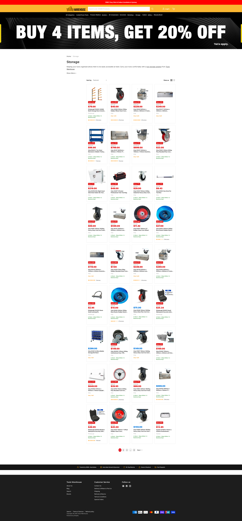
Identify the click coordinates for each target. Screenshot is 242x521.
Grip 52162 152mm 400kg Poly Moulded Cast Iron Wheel (118, 390)
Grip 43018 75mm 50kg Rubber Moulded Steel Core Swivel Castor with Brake (119, 271)
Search (69, 491)
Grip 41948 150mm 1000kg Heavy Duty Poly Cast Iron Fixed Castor (141, 312)
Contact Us (97, 486)
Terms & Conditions (100, 497)
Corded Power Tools (82, 15)
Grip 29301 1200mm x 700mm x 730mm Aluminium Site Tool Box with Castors (142, 151)
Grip (112, 113)
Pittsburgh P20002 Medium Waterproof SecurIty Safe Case (96, 431)
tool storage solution (154, 67)
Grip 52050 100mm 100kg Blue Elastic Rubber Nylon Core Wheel (118, 312)
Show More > (71, 73)
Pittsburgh (91, 113)
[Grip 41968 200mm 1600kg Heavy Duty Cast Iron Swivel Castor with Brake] (142, 415)
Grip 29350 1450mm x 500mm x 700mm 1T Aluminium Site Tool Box (163, 390)
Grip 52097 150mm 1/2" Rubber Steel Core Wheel (141, 229)
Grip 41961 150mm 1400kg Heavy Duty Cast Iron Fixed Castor (96, 230)
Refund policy (90, 511)
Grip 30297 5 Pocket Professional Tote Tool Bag (119, 191)
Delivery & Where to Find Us (103, 488)
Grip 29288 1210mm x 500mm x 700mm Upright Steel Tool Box (96, 390)
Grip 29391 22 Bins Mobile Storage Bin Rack (96, 351)
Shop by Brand (158, 15)
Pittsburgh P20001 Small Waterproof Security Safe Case (164, 312)
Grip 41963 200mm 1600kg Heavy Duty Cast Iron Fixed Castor (141, 390)
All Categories (70, 15)
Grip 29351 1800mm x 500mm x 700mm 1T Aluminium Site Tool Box (118, 151)
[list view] (174, 80)
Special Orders (99, 499)
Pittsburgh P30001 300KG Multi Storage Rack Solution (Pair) (96, 110)
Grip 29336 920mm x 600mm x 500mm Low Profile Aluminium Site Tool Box (141, 272)
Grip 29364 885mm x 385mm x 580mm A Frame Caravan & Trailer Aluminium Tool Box (142, 111)
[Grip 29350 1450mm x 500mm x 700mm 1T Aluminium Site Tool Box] (165, 374)
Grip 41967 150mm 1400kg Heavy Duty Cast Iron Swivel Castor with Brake (142, 352)
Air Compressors (114, 15)
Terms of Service (78, 511)
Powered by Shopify (73, 515)
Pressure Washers (95, 15)
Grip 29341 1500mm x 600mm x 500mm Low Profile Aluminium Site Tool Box (119, 231)
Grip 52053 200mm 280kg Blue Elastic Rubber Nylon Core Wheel (164, 230)
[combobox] (119, 9)
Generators (123, 15)
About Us (69, 486)
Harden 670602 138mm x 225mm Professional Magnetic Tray (164, 431)
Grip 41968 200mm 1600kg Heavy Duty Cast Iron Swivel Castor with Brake (142, 431)
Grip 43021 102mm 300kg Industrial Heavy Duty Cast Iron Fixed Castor (141, 192)
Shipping (97, 491)
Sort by (89, 80)
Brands (69, 494)
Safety (150, 15)
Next (139, 450)
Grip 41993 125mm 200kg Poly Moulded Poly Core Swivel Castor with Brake (164, 151)
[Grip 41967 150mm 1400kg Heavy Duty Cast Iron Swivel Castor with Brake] (142, 336)
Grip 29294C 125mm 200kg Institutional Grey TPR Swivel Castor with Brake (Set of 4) (119, 354)
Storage (138, 15)
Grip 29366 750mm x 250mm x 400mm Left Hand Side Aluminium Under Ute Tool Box (164, 354)
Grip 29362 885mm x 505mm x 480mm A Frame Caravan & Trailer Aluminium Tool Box (165, 272)
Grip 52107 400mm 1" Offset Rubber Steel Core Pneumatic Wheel (119, 431)
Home (69, 56)
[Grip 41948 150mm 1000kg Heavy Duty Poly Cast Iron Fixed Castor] (142, 295)
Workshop (130, 15)
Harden (158, 433)
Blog (68, 488)
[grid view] (171, 80)
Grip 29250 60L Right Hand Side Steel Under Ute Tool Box (96, 192)
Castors (144, 15)
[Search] (152, 9)
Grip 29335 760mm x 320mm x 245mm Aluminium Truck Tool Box (97, 271)
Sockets (104, 15)
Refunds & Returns (100, 494)
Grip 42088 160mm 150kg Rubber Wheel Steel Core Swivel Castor (119, 110)
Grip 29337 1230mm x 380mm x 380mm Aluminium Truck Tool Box (164, 110)
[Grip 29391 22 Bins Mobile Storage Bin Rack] (97, 336)
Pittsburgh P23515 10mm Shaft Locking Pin (95, 311)
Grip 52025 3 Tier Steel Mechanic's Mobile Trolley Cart (96, 151)
